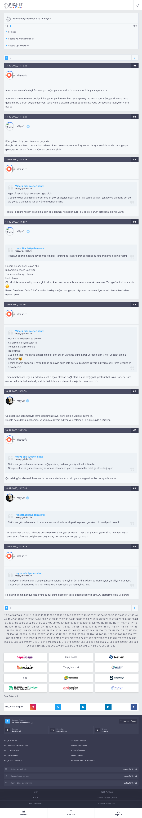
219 (57, 638)
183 (25, 634)
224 (81, 638)
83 (133, 619)
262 (131, 641)
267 (43, 645)
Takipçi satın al (71, 667)
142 (108, 626)
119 (6, 626)
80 (123, 619)
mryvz (21, 401)
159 (52, 630)
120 (11, 626)
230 (110, 638)
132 (64, 626)
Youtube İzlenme (78, 750)
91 (27, 622)
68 (84, 619)
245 (49, 641)
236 (6, 641)
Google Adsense (10, 740)
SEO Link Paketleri (11, 750)
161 (61, 630)
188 (47, 634)
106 (85, 622)
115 (123, 622)
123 (24, 626)
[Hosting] (117, 657)
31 (92, 615)
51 (26, 619)
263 (136, 641)
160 (56, 630)
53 (32, 619)
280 (104, 645)
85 (6, 622)
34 (102, 615)
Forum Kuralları (35, 803)
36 (109, 615)
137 (86, 626)
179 (7, 634)
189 (52, 634)
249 (69, 641)
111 (106, 622)
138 (91, 626)
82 (129, 619)
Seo (25, 677)
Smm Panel (71, 657)
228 (100, 638)
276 (85, 645)
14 (36, 615)
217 (48, 638)
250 (74, 641)
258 (112, 641)
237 (11, 641)
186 (38, 634)
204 (120, 634)
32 (95, 615)
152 (21, 630)
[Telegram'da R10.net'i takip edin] (83, 707)
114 (119, 622)
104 (76, 622)
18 (48, 615)
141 (104, 626)
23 (64, 615)
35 (105, 615)
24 (68, 615)
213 (31, 638)
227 (96, 638)
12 (29, 615)
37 (112, 615)
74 (103, 619)
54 (36, 619)
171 (105, 630)
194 (74, 634)
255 (97, 641)
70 (91, 619)
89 (20, 622)
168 (92, 630)
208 (8, 638)
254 (93, 641)
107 (89, 622)
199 (96, 634)
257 (107, 641)
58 (49, 619)
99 (54, 622)
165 (79, 630)
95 (40, 622)
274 (76, 645)
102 (67, 622)
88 (16, 622)
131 (59, 626)
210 (17, 638)
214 (35, 638)
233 (124, 638)
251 (78, 641)
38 (115, 615)
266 (39, 645)
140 (100, 626)
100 (58, 622)
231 (115, 638)
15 (39, 615)
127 (42, 626)
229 (105, 638)
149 (7, 630)
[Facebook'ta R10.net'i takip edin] (134, 707)
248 (64, 641)
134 (73, 626)
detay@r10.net (130, 783)
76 (110, 619)
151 (16, 630)
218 (53, 638)
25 (71, 615)
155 (34, 630)
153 (25, 630)
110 (102, 622)
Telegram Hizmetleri (79, 745)
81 (126, 619)
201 (106, 634)
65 (73, 619)
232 (119, 638)
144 (117, 626)
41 (126, 615)
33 (98, 615)
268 (48, 645)
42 (129, 615)
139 (95, 626)
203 (115, 634)
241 (30, 641)
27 (78, 615)
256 (102, 641)
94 (37, 622)
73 (100, 619)
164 (74, 630)
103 (71, 622)
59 (53, 619)
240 (26, 641)
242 (35, 641)
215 (40, 638)
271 (62, 645)
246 (54, 641)
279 (99, 645)
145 (122, 626)
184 (29, 634)
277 (90, 645)
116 (127, 622)
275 (81, 645)
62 (63, 619)
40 (122, 615)
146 (126, 626)
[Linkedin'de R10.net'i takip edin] (108, 707)
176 (126, 630)
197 (87, 634)
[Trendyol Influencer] (25, 667)
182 (20, 634)
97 (47, 622)
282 (113, 645)
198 (92, 634)
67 (80, 619)
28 (81, 615)
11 (27, 615)
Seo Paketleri (11, 696)
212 (26, 638)
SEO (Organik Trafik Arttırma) (16, 745)
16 (42, 615)
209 (13, 638)
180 (12, 634)
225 (86, 638)
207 (134, 634)
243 (40, 641)
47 (12, 619)
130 (55, 626)
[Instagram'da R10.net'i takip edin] (33, 707)
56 (43, 619)
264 (29, 645)
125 (33, 626)
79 (119, 619)
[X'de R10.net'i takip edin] (58, 707)
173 (113, 630)
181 (16, 634)
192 (65, 634)
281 (108, 645)
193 (69, 634)
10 (24, 615)
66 (77, 619)
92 (30, 622)
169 (96, 630)
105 (80, 622)
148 (135, 626)
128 (46, 626)
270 (58, 645)
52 (29, 619)
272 (67, 645)
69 (87, 619)
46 (9, 619)
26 (75, 615)
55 (39, 619)
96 (44, 622)
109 (98, 622)
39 (119, 615)
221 (67, 638)
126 (37, 626)
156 (39, 630)
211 (22, 638)
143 (113, 626)
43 (132, 615)
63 (66, 619)
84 (136, 619)
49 (19, 619)
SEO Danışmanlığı (11, 755)
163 (70, 630)
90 (23, 622)
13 (33, 615)
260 (121, 641)
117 (131, 622)
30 (88, 615)
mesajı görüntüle (23, 188)
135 (77, 626)
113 (114, 622)
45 (5, 619)
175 (122, 630)
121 (15, 626)
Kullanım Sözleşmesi (106, 803)
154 (30, 630)
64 (70, 619)
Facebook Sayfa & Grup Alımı (83, 760)
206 (130, 634)
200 (101, 634)
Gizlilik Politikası (106, 792)
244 (45, 641)
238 (16, 641)
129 (51, 626)
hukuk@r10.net (130, 776)
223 (76, 638)
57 (46, 619)
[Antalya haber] (71, 678)
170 (101, 630)
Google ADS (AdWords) (13, 760)
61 (60, 619)
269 (53, 645)
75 (106, 619)
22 (61, 615)
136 (82, 626)
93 (33, 622)
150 (12, 630)
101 (62, 622)
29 (85, 615)
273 (71, 645)
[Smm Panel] (25, 657)
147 (131, 626)
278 (94, 645)
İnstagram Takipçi (78, 740)
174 (117, 630)
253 (88, 641)
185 (34, 634)
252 (83, 641)
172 (109, 630)
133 (68, 626)
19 (51, 615)
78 (116, 619)
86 (9, 622)
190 (56, 634)
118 (135, 622)
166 (83, 630)
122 (19, 626)
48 (15, 619)
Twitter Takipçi (77, 755)
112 (110, 622)
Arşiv (36, 792)
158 (47, 630)
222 (71, 638)
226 (91, 638)
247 (59, 641)
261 (126, 641)
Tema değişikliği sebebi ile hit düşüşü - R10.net (13, 5)
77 (113, 619)
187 (43, 634)
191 (60, 634)
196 (83, 634)
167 (87, 630)
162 (65, 630)
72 (97, 619)
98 (50, 622)
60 (56, 619)
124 (28, 626)
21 (58, 615)
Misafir (21, 126)
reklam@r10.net (130, 769)
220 (62, 638)
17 (45, 615)
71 (94, 619)
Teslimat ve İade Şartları (107, 798)
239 (21, 641)
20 (54, 615)
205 (125, 634)
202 (110, 634)
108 (94, 622)
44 (136, 615)
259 (117, 641)
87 (13, 622)
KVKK (35, 798)
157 (43, 630)
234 (129, 638)
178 (135, 630)
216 (44, 638)
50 (22, 619)
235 (134, 638)
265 (34, 645)
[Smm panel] (25, 688)
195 (78, 634)
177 (130, 630)
